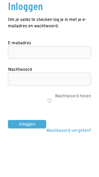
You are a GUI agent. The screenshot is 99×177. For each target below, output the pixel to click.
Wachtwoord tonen (72, 95)
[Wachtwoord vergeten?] (49, 138)
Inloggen (27, 124)
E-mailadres (19, 42)
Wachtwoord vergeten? (68, 130)
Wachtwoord (20, 69)
